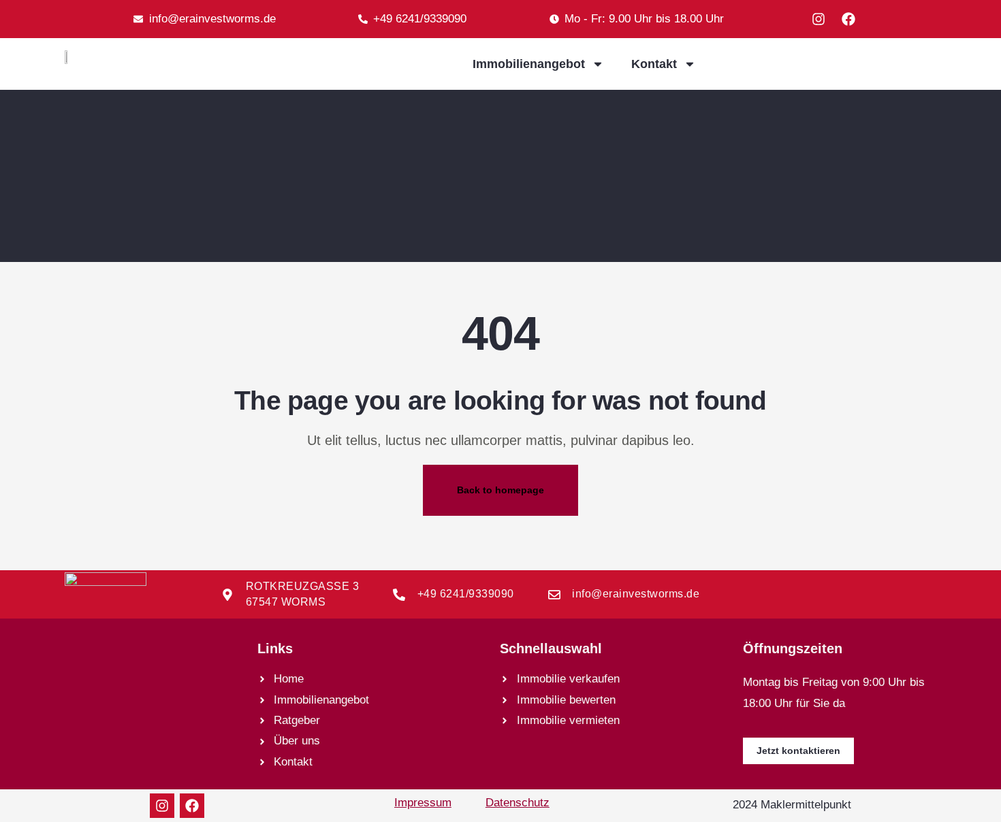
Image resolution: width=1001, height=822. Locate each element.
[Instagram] (818, 19)
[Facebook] (848, 19)
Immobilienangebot (529, 64)
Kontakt (654, 64)
